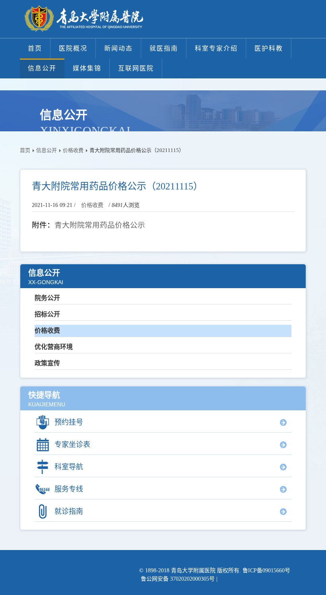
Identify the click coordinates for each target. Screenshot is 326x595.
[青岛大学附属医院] (83, 19)
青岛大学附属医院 (193, 571)
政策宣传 (47, 363)
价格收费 (73, 150)
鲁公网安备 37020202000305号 (178, 579)
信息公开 (42, 68)
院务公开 (47, 298)
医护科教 (268, 48)
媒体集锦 (87, 68)
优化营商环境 (54, 346)
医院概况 (73, 48)
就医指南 (163, 48)
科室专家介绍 (216, 48)
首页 (35, 48)
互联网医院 (136, 68)
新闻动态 (118, 48)
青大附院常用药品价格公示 (99, 225)
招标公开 (47, 314)
